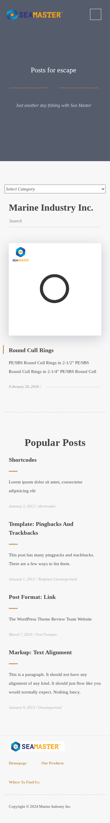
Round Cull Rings (31, 350)
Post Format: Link (32, 597)
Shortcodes (23, 459)
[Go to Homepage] (35, 14)
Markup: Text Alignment (40, 652)
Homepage (18, 763)
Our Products (52, 763)
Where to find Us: (24, 782)
